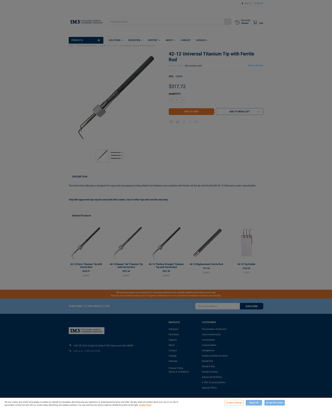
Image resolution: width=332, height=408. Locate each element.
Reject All (254, 403)
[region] (166, 403)
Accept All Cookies (274, 403)
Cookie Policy (145, 405)
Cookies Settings (234, 403)
